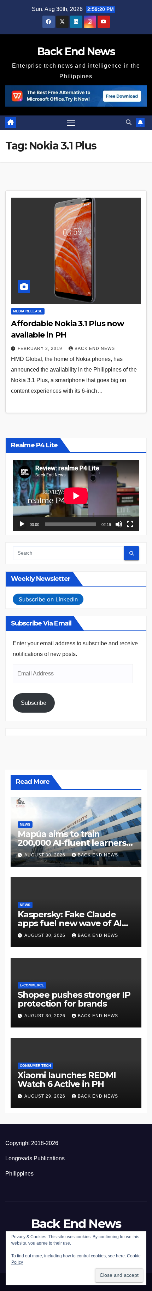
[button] (128, 122)
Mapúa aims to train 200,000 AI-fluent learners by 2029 (72, 843)
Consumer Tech (35, 1066)
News (25, 824)
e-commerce (32, 985)
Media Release (27, 311)
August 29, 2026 (45, 1096)
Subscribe (33, 703)
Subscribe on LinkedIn (48, 599)
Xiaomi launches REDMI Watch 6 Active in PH (67, 1079)
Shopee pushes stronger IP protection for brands (74, 999)
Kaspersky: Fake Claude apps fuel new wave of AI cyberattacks (70, 923)
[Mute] (118, 524)
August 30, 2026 (45, 855)
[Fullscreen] (130, 524)
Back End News (76, 51)
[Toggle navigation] (71, 123)
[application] (76, 495)
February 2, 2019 (41, 348)
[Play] (21, 524)
